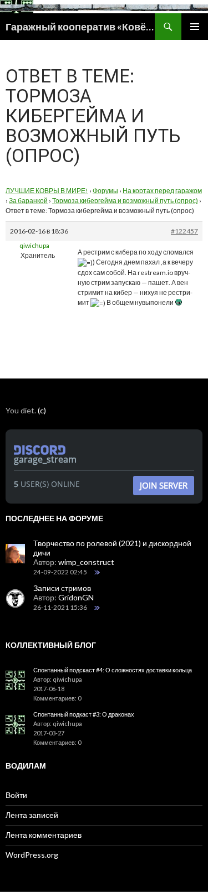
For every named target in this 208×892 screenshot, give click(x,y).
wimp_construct (86, 562)
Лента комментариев (44, 834)
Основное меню (194, 26)
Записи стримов (62, 588)
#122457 (184, 231)
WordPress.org (32, 854)
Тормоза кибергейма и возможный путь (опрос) (125, 200)
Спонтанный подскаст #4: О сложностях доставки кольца (112, 669)
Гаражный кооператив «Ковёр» (80, 26)
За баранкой (28, 200)
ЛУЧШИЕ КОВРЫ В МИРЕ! (47, 190)
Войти (16, 795)
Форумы (105, 190)
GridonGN (76, 597)
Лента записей (32, 815)
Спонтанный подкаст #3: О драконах (83, 714)
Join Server (163, 485)
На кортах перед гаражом (162, 190)
